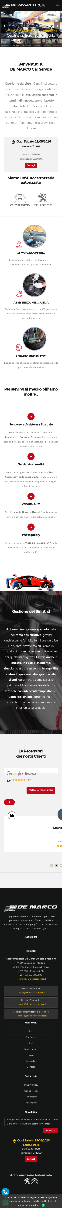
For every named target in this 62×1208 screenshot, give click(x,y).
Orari (31, 1055)
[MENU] (57, 5)
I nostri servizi (31, 1049)
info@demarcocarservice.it (32, 979)
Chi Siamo (31, 1037)
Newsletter (31, 1097)
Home (31, 1031)
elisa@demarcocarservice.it (32, 993)
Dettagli (31, 165)
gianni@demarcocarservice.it (32, 1004)
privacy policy (31, 1205)
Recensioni (31, 1103)
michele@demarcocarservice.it (32, 1016)
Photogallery (31, 1061)
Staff (31, 1043)
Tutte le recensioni (41, 790)
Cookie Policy (31, 1091)
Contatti (31, 1067)
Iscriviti (50, 1131)
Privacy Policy (31, 1085)
